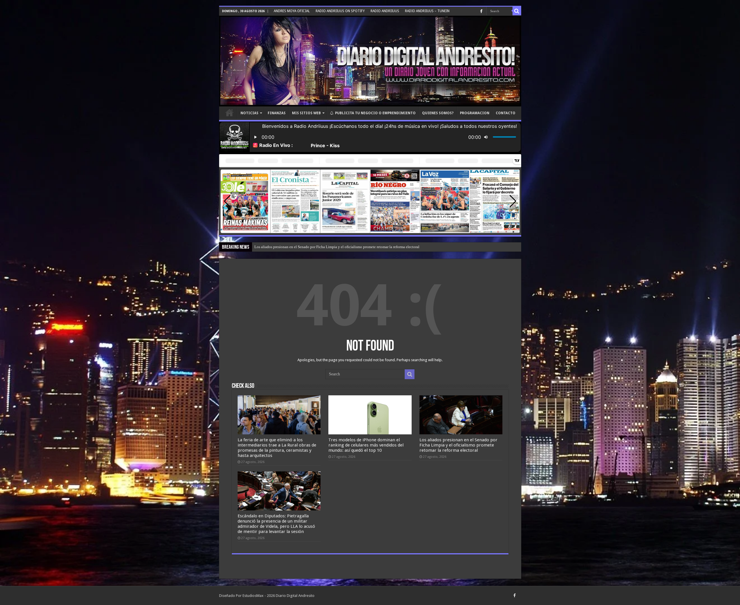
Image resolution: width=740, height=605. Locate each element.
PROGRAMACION (474, 113)
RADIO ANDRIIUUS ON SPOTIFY (340, 11)
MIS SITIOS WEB (306, 113)
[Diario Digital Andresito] (370, 61)
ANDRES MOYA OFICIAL (292, 11)
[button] (513, 201)
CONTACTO (505, 113)
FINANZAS (277, 113)
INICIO (229, 112)
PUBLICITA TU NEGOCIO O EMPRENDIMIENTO (375, 113)
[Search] (517, 11)
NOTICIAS (249, 113)
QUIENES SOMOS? (438, 113)
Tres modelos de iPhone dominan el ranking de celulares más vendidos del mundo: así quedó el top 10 (366, 445)
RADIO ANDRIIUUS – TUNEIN (427, 11)
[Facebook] (481, 11)
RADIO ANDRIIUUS (385, 11)
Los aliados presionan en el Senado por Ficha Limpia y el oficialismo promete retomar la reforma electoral (458, 445)
